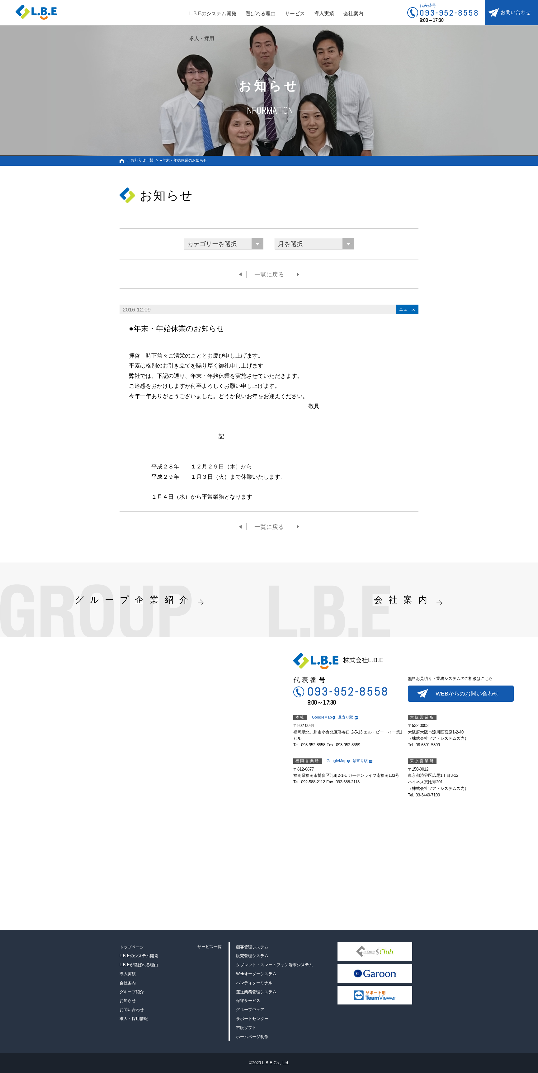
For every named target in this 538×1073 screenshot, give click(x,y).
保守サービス (248, 1000)
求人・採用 (201, 38)
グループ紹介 (132, 992)
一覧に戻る (269, 274)
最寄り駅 (345, 717)
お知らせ (128, 1000)
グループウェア (250, 1009)
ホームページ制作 (252, 1036)
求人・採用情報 (134, 1018)
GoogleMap (322, 717)
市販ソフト (246, 1027)
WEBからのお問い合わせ (467, 694)
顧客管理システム (252, 947)
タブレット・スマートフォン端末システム (274, 964)
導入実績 (324, 13)
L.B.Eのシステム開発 (212, 13)
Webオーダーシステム (256, 973)
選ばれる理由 (261, 13)
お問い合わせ (516, 12)
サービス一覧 (209, 946)
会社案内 (353, 13)
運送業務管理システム (256, 992)
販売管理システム (252, 955)
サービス (295, 13)
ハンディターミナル (254, 982)
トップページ (132, 947)
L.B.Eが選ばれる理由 (139, 964)
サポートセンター (252, 1018)
